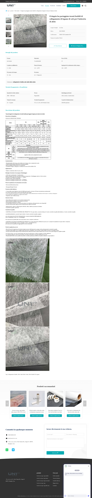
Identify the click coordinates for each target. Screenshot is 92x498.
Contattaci (58, 5)
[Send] (89, 495)
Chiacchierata (58, 46)
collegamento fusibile (12, 374)
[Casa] (11, 6)
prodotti (11, 10)
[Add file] (65, 495)
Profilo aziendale (56, 475)
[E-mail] (15, 450)
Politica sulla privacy (22, 496)
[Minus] (88, 466)
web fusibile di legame (34, 374)
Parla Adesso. (73, 5)
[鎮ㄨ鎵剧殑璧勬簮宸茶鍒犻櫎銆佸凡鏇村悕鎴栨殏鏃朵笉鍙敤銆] (9, 450)
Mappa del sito (55, 483)
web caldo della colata (23, 374)
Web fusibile (16, 10)
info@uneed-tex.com (12, 438)
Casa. (42, 5)
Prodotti (47, 5)
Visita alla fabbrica (56, 478)
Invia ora (54, 453)
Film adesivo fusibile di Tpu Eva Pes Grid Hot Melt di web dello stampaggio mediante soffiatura (55, 412)
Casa (8, 10)
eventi (64, 5)
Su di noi (52, 5)
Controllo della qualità (57, 481)
